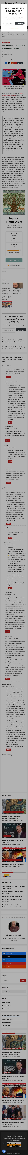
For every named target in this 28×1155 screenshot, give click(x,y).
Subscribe (20, 23)
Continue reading (14, 28)
